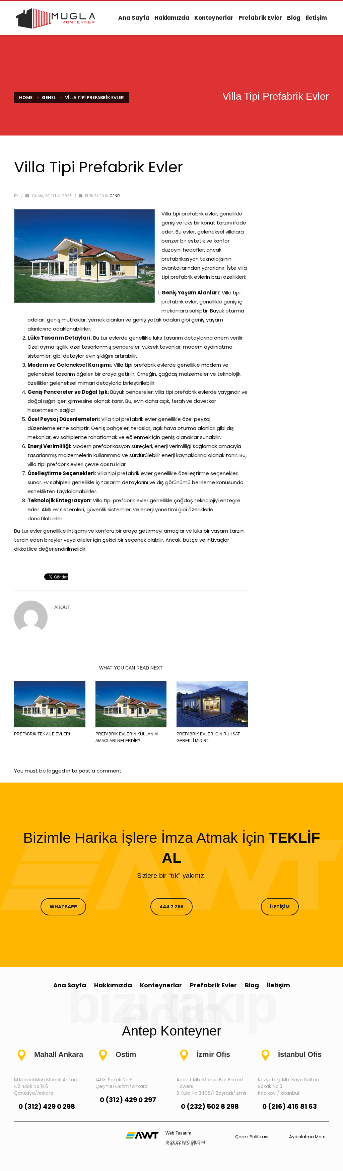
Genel (115, 195)
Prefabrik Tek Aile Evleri (42, 734)
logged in (59, 770)
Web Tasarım (178, 1133)
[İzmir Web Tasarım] (142, 1134)
